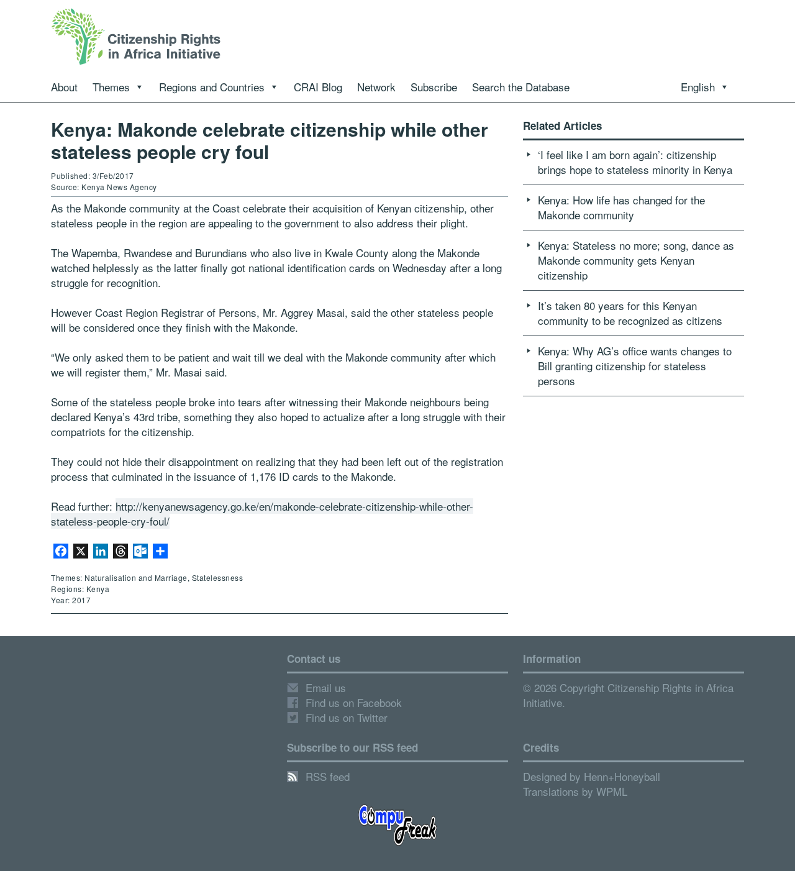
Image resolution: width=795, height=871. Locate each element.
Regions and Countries (212, 86)
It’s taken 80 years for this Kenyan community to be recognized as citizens (630, 313)
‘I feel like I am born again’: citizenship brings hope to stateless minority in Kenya (635, 162)
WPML (611, 791)
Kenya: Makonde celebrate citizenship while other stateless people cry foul (269, 140)
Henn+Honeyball (622, 776)
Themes (111, 86)
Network (376, 86)
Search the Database (521, 86)
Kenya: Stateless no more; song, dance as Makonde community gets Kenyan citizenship (636, 260)
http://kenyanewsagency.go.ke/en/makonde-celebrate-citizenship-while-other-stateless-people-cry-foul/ (262, 513)
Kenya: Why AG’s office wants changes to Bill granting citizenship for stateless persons (635, 365)
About (64, 86)
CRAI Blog (318, 86)
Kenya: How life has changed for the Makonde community (621, 207)
